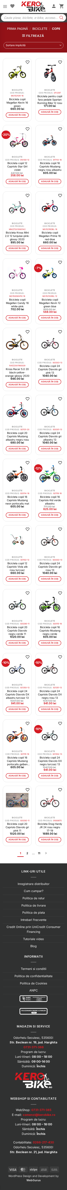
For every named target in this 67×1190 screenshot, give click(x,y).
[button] (5, 6)
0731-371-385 (41, 1110)
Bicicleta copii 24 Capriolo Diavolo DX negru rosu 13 (50, 694)
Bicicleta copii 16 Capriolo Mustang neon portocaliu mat (17, 500)
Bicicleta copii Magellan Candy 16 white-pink (17, 303)
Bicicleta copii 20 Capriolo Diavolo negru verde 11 (17, 630)
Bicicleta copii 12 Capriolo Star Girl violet (17, 166)
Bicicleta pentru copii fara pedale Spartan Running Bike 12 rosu (49, 99)
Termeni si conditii (33, 969)
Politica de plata (33, 912)
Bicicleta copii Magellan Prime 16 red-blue (50, 236)
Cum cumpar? (33, 891)
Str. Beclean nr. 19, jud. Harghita (33, 1042)
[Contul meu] (53, 6)
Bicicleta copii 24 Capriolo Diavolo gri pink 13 (49, 369)
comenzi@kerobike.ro (39, 1115)
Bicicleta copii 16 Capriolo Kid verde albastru (50, 500)
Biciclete (39, 29)
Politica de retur (34, 898)
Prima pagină (17, 29)
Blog (33, 946)
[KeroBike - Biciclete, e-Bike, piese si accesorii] (33, 6)
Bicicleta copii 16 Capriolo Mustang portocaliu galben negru (17, 761)
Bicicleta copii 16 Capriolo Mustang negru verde (49, 630)
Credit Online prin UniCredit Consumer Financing (33, 929)
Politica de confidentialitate (33, 976)
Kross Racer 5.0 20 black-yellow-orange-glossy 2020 (17, 372)
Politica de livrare (33, 905)
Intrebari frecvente (33, 920)
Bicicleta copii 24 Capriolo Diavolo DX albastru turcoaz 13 (17, 694)
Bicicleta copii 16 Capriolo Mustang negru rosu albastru (49, 166)
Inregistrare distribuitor (34, 884)
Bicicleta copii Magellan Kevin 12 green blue (49, 303)
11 (39, 853)
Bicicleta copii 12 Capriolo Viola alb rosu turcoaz (17, 567)
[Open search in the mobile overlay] (33, 17)
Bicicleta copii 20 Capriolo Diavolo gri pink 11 (17, 827)
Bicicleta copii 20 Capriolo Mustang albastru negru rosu (17, 436)
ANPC (33, 990)
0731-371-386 (33, 1047)
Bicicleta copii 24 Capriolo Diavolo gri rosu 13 (49, 567)
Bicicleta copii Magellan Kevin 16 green (17, 102)
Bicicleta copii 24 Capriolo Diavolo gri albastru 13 (49, 436)
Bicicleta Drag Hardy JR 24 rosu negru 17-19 (50, 827)
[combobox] (33, 45)
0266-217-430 (43, 1142)
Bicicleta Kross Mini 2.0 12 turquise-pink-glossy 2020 (17, 236)
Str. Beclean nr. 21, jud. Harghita (33, 1152)
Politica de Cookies (33, 983)
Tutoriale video (33, 939)
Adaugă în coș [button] (17, 115)
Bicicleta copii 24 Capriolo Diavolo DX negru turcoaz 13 (50, 761)
